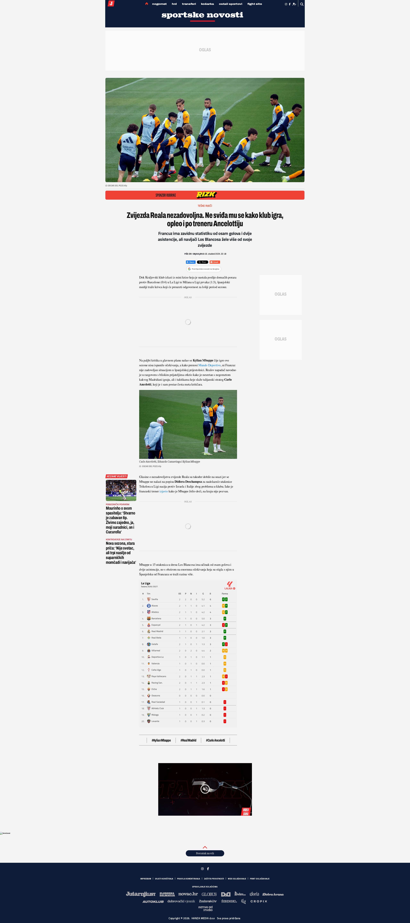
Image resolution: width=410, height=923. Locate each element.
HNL (174, 4)
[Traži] (301, 4)
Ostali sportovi (230, 4)
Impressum (145, 879)
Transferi (189, 4)
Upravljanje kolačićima (205, 887)
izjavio (164, 491)
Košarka (207, 4)
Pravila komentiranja (188, 879)
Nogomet (159, 4)
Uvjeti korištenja (164, 879)
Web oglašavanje (237, 879)
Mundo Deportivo (209, 365)
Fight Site (254, 4)
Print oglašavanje (260, 879)
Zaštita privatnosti (214, 879)
